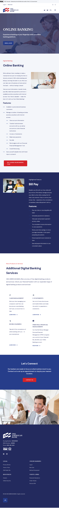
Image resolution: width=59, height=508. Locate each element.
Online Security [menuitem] (7, 480)
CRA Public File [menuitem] (6, 470)
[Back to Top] (5, 500)
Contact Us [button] (29, 380)
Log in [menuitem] (4, 4)
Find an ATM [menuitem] (33, 483)
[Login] (44, 10)
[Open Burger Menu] (55, 10)
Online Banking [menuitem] (35, 461)
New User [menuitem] (10, 4)
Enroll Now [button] (8, 43)
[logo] (12, 435)
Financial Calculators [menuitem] (35, 478)
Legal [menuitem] (5, 461)
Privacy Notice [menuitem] (6, 464)
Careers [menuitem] (5, 478)
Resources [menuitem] (7, 474)
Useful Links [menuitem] (34, 474)
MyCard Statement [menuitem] (34, 470)
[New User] (47, 10)
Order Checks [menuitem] (33, 480)
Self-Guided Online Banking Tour (15, 163)
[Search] (50, 10)
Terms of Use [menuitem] (6, 467)
